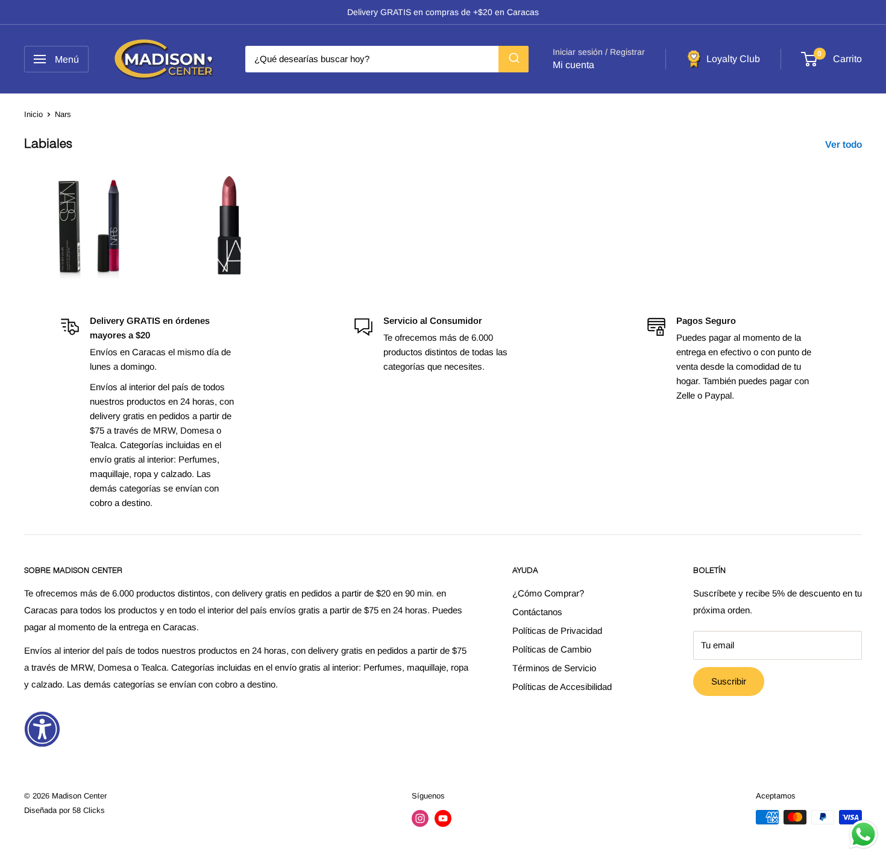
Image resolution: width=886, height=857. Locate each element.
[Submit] (513, 59)
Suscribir (728, 681)
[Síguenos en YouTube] (443, 818)
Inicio (33, 114)
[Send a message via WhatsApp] (863, 834)
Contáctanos (537, 612)
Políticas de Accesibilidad (562, 686)
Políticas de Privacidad (557, 630)
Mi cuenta (573, 65)
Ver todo (844, 144)
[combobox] (387, 59)
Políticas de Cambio (551, 649)
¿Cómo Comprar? (548, 593)
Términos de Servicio (554, 668)
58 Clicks (88, 810)
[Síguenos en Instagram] (420, 818)
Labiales (48, 145)
